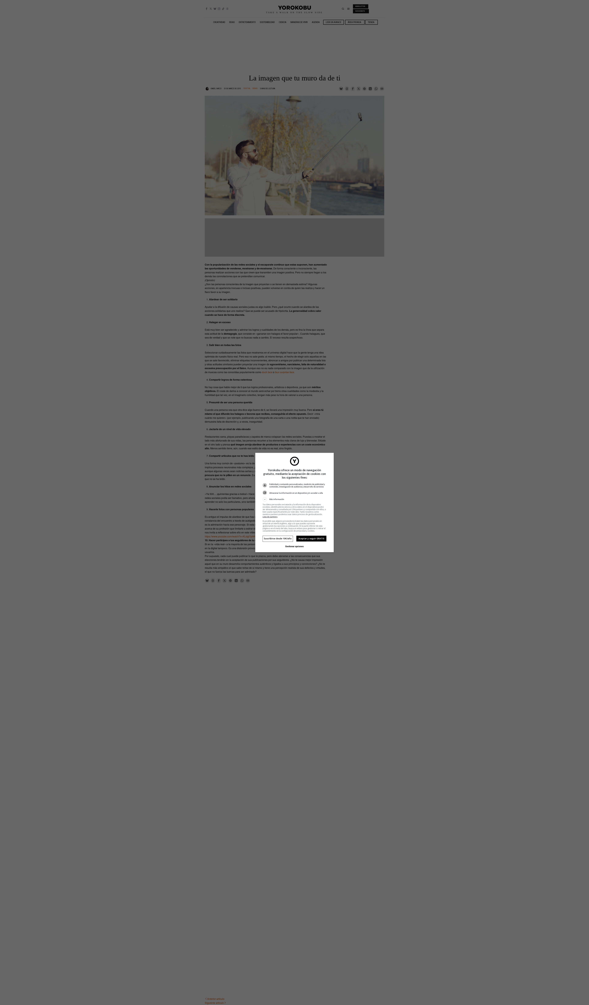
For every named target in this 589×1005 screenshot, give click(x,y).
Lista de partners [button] (270, 516)
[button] (294, 499)
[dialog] (294, 502)
